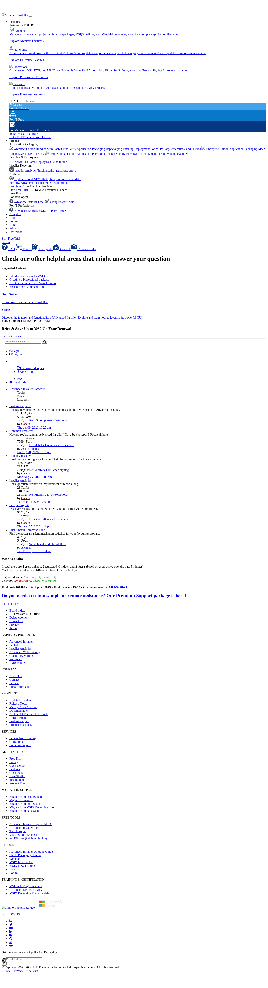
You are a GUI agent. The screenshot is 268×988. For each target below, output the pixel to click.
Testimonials (17, 779)
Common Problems (21, 431)
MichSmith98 (118, 587)
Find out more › (11, 336)
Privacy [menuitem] (14, 624)
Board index (17, 610)
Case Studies (17, 776)
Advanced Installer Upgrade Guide (31, 851)
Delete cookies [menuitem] (18, 617)
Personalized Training (22, 738)
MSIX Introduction (21, 862)
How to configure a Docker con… (50, 519)
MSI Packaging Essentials (25, 886)
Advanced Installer (21, 641)
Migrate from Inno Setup (24, 803)
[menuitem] (14, 351)
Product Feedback (20, 724)
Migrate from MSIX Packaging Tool (32, 807)
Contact (14, 679)
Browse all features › (25, 133)
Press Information (20, 686)
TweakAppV (17, 831)
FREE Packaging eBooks (25, 855)
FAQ (20, 378)
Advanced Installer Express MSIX (30, 824)
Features (14, 21)
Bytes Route (17, 662)
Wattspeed (15, 659)
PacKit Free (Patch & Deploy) (28, 838)
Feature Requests (20, 406)
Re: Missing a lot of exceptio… (48, 494)
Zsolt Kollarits (30, 448)
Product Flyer (17, 783)
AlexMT (26, 547)
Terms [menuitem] (13, 628)
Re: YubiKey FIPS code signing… (50, 470)
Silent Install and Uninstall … (47, 544)
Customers (16, 772)
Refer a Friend (18, 717)
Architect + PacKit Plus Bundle (28, 714)
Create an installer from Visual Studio (32, 283)
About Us (15, 676)
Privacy (18, 970)
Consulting (16, 741)
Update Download (20, 700)
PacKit (13, 645)
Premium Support (20, 745)
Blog (12, 224)
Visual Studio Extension (24, 834)
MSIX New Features (22, 865)
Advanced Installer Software (27, 389)
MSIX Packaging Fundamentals (29, 893)
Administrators (22, 580)
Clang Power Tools (21, 655)
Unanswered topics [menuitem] (32, 368)
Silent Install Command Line (27, 530)
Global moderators (44, 580)
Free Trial (15, 758)
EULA (6, 970)
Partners (14, 683)
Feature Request (19, 721)
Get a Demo (17, 765)
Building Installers (20, 455)
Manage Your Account (23, 707)
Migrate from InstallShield (25, 796)
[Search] (44, 342)
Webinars (15, 858)
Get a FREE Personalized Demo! (30, 137)
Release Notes (18, 703)
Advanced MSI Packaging (25, 889)
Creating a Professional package (29, 279)
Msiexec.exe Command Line (27, 286)
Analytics (15, 214)
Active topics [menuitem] (28, 371)
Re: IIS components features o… (49, 420)
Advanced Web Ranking (24, 652)
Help (12, 217)
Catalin (25, 424)
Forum (13, 221)
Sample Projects (19, 505)
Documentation (18, 710)
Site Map (32, 970)
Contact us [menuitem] (16, 621)
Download (16, 231)
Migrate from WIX (21, 800)
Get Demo (15, 186)
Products (14, 140)
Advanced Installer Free (24, 827)
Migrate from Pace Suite (24, 810)
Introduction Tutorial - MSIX (27, 276)
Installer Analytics (20, 480)
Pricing (13, 228)
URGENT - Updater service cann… (51, 445)
